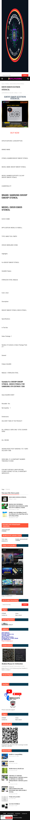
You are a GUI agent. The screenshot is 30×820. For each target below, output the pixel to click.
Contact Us (4, 615)
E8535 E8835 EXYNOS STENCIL (17, 497)
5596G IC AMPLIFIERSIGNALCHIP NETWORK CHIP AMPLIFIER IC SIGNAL (18, 789)
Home (3, 83)
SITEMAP (4, 613)
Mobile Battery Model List (16, 768)
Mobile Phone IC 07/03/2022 (12, 664)
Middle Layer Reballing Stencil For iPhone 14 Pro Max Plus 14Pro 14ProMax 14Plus (18, 514)
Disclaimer (17, 813)
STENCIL (7, 83)
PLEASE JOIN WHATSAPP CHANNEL (21, 540)
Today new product (14, 797)
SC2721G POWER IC (14, 804)
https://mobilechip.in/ (7, 641)
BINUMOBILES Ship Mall (8, 92)
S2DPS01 (11, 761)
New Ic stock (18, 615)
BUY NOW (15, 133)
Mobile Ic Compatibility (15, 754)
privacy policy (11, 813)
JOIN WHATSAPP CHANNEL (6, 530)
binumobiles (19, 817)
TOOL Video (4, 539)
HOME (4, 813)
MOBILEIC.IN (5, 541)
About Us (15, 815)
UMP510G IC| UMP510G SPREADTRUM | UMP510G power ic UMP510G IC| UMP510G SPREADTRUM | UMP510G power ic (18, 779)
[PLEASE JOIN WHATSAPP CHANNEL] (8, 679)
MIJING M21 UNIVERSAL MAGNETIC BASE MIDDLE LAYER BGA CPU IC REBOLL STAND (18, 506)
